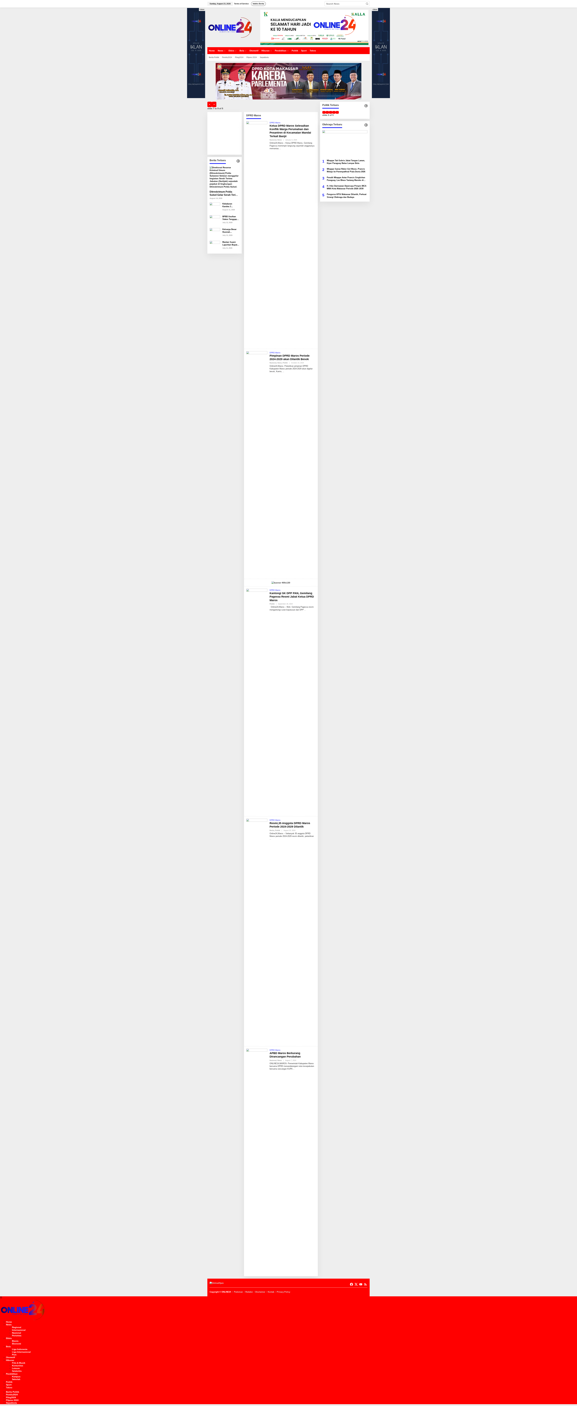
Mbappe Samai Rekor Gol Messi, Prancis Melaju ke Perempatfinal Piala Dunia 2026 (346, 170)
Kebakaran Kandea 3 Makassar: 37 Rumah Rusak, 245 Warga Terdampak (229, 205)
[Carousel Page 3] (330, 112)
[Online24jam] (229, 27)
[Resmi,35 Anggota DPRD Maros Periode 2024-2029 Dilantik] (270, 839)
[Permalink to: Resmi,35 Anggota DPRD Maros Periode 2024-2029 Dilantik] (256, 931)
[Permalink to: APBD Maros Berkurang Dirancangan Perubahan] (256, 1161)
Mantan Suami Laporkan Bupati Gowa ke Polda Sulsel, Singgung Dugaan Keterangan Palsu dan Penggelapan (230, 243)
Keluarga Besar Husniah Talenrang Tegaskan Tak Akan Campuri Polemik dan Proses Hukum (229, 230)
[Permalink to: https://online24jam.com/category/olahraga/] (366, 125)
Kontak (271, 1292)
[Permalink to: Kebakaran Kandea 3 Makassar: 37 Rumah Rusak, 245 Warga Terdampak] (215, 207)
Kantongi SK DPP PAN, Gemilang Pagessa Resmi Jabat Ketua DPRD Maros (292, 597)
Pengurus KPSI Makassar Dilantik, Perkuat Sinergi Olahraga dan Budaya (346, 195)
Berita (272, 830)
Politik (285, 363)
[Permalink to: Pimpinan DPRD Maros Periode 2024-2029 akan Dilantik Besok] (256, 464)
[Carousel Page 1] (324, 112)
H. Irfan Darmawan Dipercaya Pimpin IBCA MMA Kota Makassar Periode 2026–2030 (346, 187)
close (202, 9)
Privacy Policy (283, 1292)
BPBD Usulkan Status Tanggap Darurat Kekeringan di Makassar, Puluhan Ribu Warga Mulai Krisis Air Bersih (230, 218)
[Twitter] (356, 1284)
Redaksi (249, 1292)
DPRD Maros (275, 123)
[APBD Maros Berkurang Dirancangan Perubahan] (293, 1069)
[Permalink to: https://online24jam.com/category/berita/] (238, 161)
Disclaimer (260, 1292)
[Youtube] (361, 1284)
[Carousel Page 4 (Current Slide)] (334, 112)
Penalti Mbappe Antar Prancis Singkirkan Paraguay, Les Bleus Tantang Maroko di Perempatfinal (346, 178)
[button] (367, 3)
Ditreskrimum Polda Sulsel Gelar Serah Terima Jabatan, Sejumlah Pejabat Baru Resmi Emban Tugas (224, 193)
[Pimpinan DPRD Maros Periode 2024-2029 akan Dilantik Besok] (283, 371)
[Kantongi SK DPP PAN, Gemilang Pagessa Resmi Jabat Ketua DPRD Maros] (305, 610)
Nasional (273, 140)
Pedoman (238, 1292)
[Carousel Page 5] (337, 112)
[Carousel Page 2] (327, 112)
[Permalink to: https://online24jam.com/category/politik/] (366, 106)
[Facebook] (351, 1284)
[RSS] (365, 1284)
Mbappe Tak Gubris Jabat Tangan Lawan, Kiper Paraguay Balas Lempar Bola (346, 161)
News (279, 140)
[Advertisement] (232, 133)
